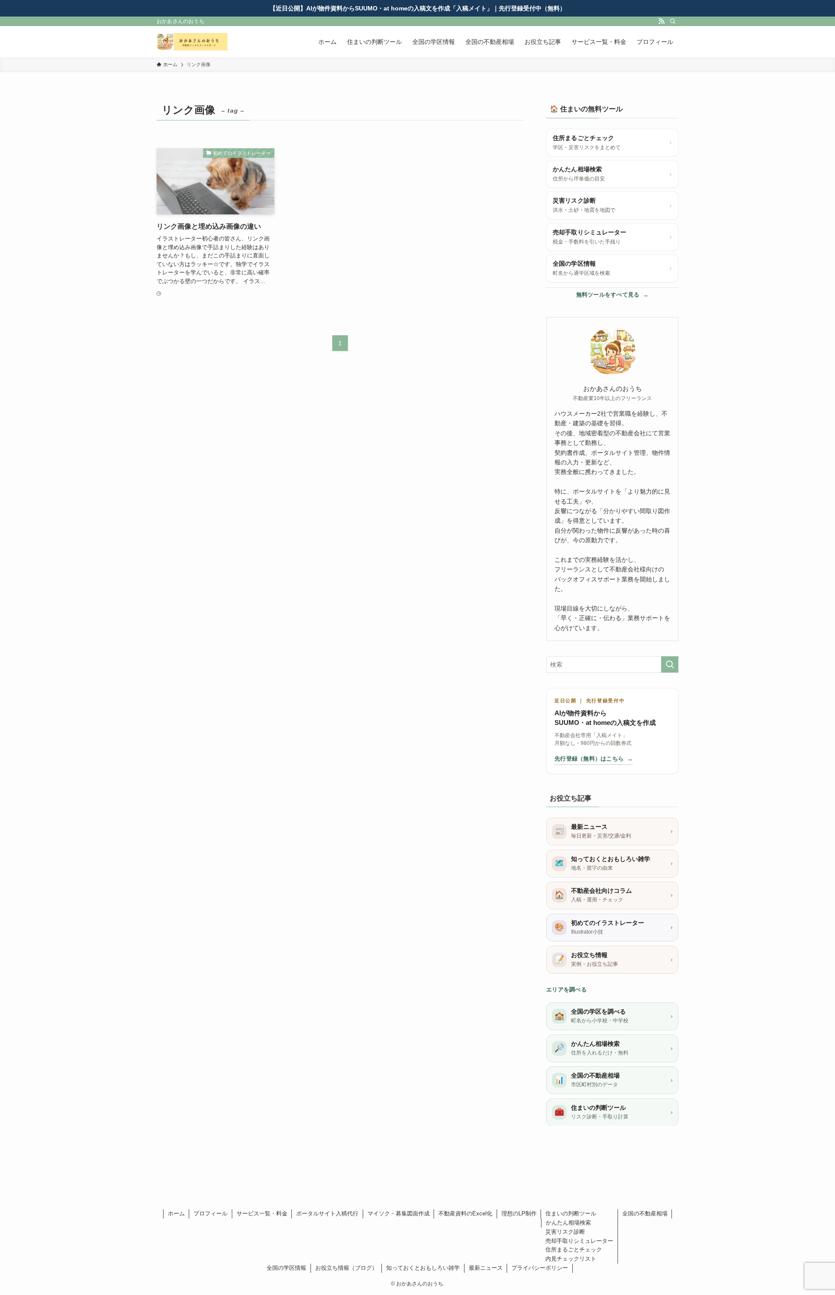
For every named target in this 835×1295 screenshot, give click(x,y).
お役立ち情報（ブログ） (346, 1268)
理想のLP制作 (519, 1213)
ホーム (176, 1213)
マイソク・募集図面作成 (398, 1213)
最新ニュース (486, 1268)
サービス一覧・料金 (262, 1213)
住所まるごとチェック (573, 1249)
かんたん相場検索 (568, 1222)
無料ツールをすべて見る (612, 295)
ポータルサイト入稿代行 (327, 1213)
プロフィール (210, 1213)
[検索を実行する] (669, 664)
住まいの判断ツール (570, 1213)
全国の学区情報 (286, 1268)
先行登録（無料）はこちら (593, 759)
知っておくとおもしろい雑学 (423, 1268)
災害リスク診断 (565, 1231)
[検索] (672, 21)
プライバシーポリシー (539, 1268)
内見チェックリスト (570, 1258)
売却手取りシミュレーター (579, 1241)
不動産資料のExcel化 (465, 1213)
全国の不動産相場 (645, 1213)
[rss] (661, 21)
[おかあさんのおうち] (192, 41)
